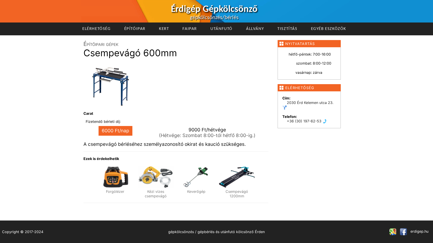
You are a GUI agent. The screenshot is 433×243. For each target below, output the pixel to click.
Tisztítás (287, 29)
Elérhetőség (96, 29)
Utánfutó (221, 29)
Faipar (189, 29)
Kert (164, 29)
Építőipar (134, 29)
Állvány (255, 29)
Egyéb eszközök (328, 29)
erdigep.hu (418, 231)
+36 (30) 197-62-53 (304, 121)
